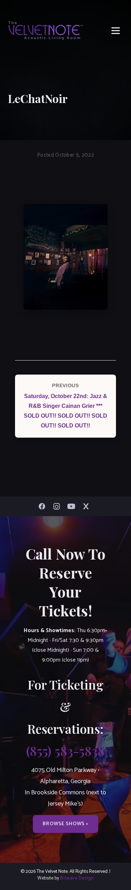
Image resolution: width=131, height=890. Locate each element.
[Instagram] (58, 506)
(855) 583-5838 (65, 750)
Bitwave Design (77, 878)
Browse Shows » (65, 824)
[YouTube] (73, 506)
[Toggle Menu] (116, 31)
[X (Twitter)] (87, 506)
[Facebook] (43, 506)
